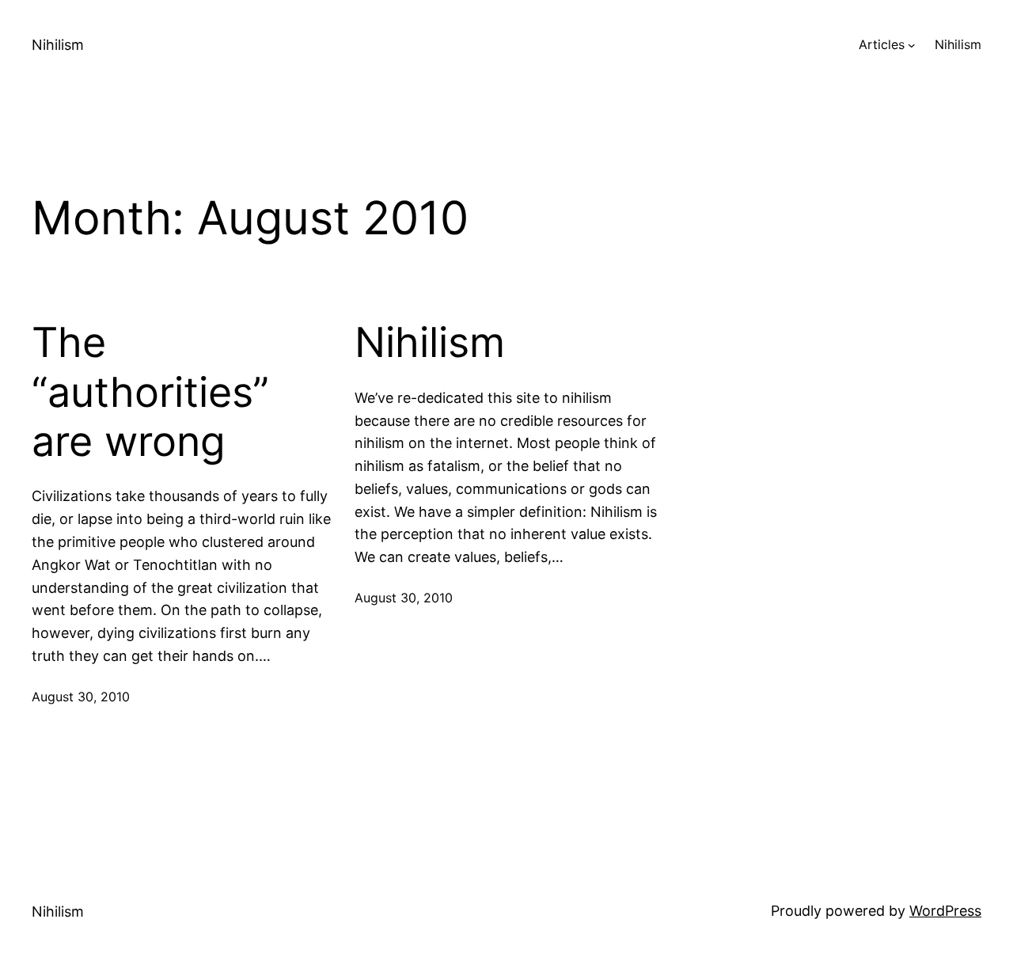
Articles (882, 44)
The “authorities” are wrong (150, 392)
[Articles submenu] (912, 45)
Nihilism (58, 44)
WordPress (945, 910)
